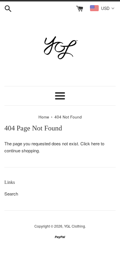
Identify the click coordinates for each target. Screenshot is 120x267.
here (95, 143)
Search (11, 194)
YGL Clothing (74, 226)
